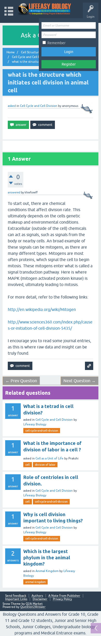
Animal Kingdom (47, 571)
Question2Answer (33, 607)
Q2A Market (34, 604)
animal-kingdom (35, 581)
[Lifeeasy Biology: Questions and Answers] (45, 9)
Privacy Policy (62, 599)
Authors (37, 596)
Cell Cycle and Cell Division (38, 106)
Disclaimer (40, 599)
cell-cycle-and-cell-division (41, 430)
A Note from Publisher (64, 596)
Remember (56, 43)
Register (69, 64)
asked (12, 106)
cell (27, 464)
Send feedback (15, 596)
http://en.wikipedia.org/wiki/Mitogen (42, 309)
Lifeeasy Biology (34, 424)
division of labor (45, 464)
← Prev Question (21, 380)
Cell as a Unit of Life (49, 458)
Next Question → (79, 380)
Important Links (16, 599)
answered (14, 192)
